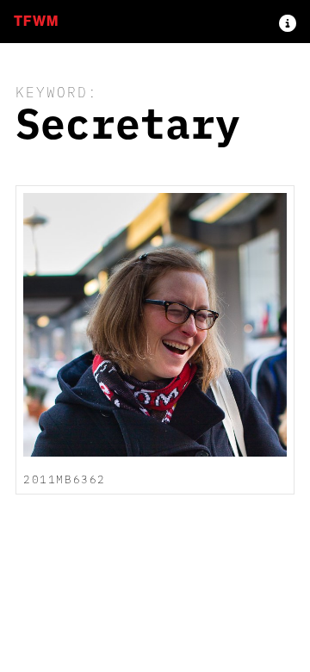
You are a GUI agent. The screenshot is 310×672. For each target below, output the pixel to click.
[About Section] (287, 21)
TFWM (36, 21)
